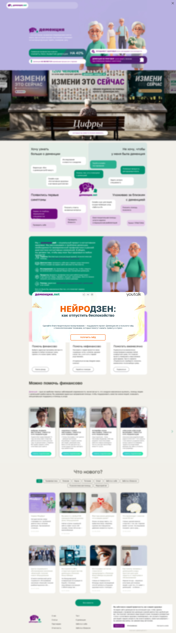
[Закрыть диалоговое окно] (173, 3)
